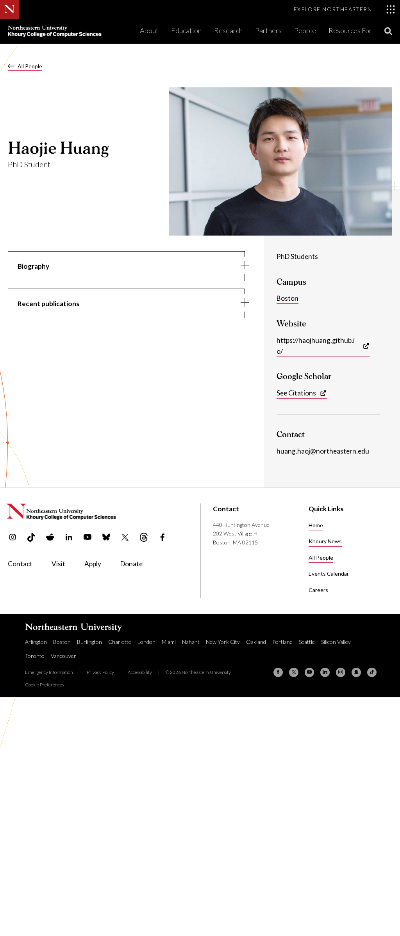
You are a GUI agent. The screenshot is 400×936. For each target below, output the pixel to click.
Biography (33, 266)
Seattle (307, 641)
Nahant (191, 641)
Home (316, 525)
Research (228, 30)
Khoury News (325, 541)
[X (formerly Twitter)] (293, 672)
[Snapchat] (356, 672)
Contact (20, 564)
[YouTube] (309, 672)
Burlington (89, 641)
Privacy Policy (100, 672)
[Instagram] (340, 672)
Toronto (35, 655)
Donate (131, 564)
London (146, 641)
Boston (287, 298)
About (149, 30)
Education (186, 30)
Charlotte (119, 641)
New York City (223, 641)
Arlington (36, 641)
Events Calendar (329, 573)
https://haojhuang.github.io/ (316, 345)
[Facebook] (278, 672)
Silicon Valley (336, 641)
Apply (92, 564)
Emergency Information (49, 672)
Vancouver (63, 655)
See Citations (296, 393)
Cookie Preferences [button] (44, 685)
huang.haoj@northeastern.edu (323, 451)
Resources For (350, 30)
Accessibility (140, 672)
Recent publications (48, 304)
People (305, 30)
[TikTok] (372, 672)
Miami (169, 641)
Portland (282, 641)
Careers (318, 590)
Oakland (256, 641)
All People (30, 66)
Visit (58, 564)
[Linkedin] (325, 672)
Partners (268, 30)
